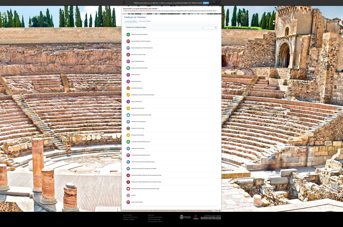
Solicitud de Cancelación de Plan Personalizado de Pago (145, 188)
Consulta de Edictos (136, 81)
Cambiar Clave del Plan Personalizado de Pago (143, 161)
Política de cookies (197, 3)
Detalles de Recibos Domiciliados (139, 68)
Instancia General (135, 74)
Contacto (133, 195)
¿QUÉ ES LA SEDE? (127, 215)
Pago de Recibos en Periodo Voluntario (141, 41)
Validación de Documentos (137, 108)
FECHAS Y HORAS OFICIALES (130, 217)
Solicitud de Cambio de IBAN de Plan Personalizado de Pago (146, 182)
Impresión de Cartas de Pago (138, 54)
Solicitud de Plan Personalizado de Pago (141, 115)
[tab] (131, 21)
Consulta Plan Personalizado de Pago (140, 155)
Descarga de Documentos (137, 135)
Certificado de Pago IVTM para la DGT (140, 141)
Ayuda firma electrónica (155, 221)
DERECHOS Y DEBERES (129, 219)
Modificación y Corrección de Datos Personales (142, 94)
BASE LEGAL (151, 215)
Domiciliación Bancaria (137, 88)
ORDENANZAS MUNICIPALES (155, 217)
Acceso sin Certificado (131, 21)
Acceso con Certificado (144, 21)
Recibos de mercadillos (137, 202)
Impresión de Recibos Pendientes (139, 34)
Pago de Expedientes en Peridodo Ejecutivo (142, 48)
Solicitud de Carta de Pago (137, 128)
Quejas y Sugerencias (136, 101)
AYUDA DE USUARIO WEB (154, 219)
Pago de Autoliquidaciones (137, 61)
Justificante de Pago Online (138, 148)
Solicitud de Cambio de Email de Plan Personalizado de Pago (146, 175)
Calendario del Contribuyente (138, 121)
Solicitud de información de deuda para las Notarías (143, 168)
